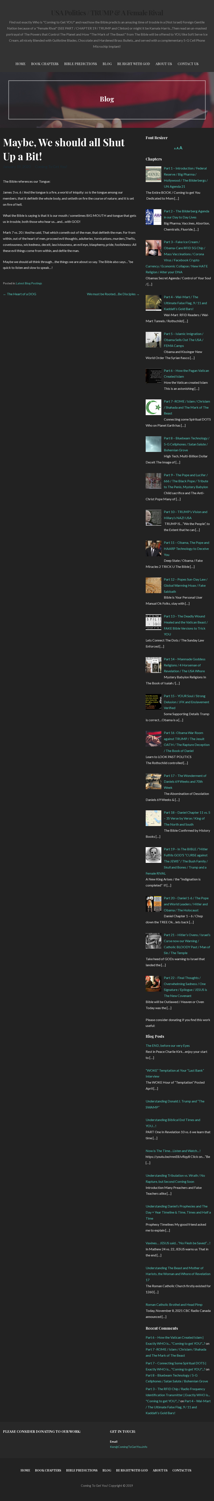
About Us (163, 64)
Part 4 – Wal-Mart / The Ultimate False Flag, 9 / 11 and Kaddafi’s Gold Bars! (178, 1407)
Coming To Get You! (51, 166)
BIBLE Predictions (80, 64)
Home (20, 64)
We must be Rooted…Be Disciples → (113, 294)
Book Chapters (45, 64)
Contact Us (188, 64)
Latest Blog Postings (29, 283)
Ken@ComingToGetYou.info (128, 1446)
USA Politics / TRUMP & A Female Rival (107, 12)
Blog (107, 64)
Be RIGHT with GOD (133, 64)
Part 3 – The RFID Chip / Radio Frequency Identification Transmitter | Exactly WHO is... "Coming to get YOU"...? (178, 1395)
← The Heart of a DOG (19, 294)
